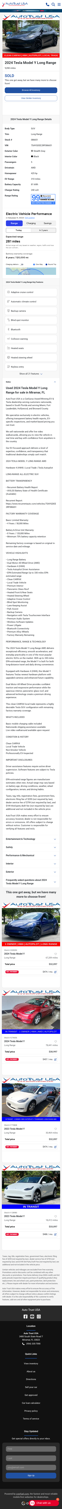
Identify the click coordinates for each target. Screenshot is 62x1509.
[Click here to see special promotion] (31, 10)
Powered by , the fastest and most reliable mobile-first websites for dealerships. (31, 1495)
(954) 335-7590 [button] (33, 1343)
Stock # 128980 (10, 1213)
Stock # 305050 (10, 950)
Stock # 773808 (10, 1125)
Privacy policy (31, 1411)
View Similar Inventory (31, 98)
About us (31, 1371)
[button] (47, 4)
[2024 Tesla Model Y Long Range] (31, 924)
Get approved (31, 1395)
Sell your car (31, 1387)
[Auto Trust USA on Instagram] (37, 1316)
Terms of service (31, 1418)
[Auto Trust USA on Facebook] (24, 1316)
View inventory (31, 1363)
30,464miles (52, 1132)
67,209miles (52, 957)
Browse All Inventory (31, 90)
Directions (31, 1379)
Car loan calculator (31, 1403)
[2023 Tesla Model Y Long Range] (31, 1099)
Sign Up (31, 1475)
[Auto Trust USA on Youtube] (31, 1316)
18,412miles (52, 1220)
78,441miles (52, 1045)
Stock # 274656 (10, 1038)
